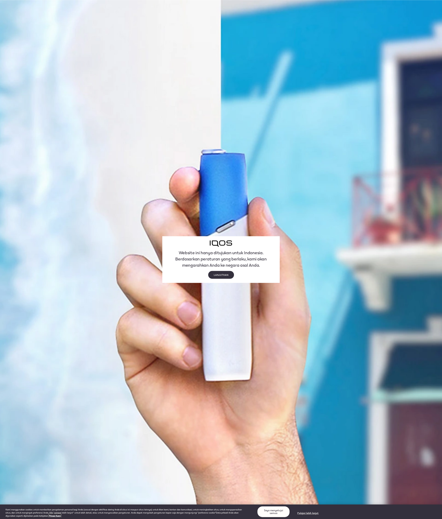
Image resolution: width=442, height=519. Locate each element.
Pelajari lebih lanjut (308, 513)
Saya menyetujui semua (273, 511)
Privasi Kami (55, 515)
